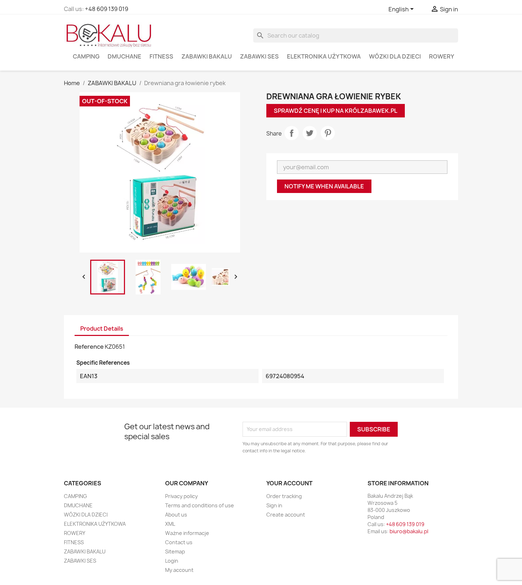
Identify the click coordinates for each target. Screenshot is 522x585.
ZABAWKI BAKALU (206, 56)
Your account (289, 483)
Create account (285, 514)
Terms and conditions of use (199, 505)
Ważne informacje (187, 533)
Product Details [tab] (101, 328)
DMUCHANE (124, 56)
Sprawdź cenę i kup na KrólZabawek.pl (335, 111)
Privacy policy (181, 496)
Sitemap (175, 551)
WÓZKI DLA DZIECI (395, 56)
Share (291, 133)
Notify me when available (324, 186)
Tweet (310, 133)
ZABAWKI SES (259, 56)
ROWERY (441, 56)
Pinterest (328, 133)
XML (170, 523)
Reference (89, 346)
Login (171, 560)
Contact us (178, 542)
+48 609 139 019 (106, 9)
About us (176, 514)
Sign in (274, 505)
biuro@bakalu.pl (409, 531)
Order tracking (284, 496)
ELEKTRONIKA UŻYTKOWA (324, 56)
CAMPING (86, 56)
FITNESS (161, 56)
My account (179, 570)
